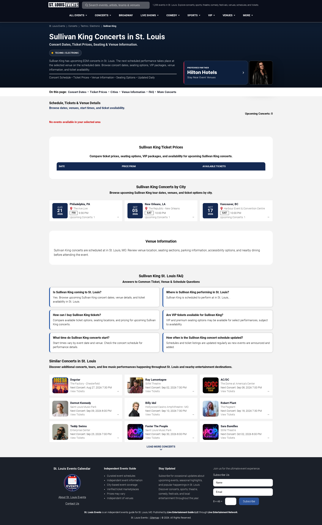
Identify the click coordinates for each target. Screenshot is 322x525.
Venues (228, 15)
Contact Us (72, 503)
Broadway (126, 15)
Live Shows (148, 15)
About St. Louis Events (72, 497)
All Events (76, 15)
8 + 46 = (217, 501)
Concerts (101, 15)
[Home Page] (63, 5)
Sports (192, 15)
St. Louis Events (57, 26)
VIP (210, 15)
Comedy (171, 15)
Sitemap (154, 517)
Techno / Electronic (90, 26)
